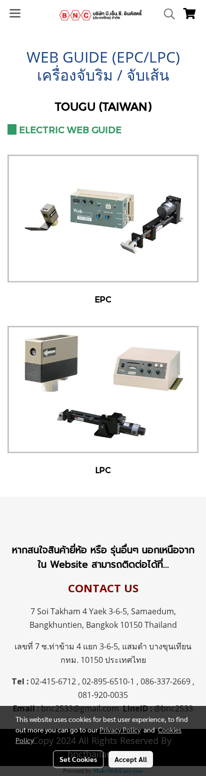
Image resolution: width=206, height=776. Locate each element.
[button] (166, 14)
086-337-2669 (165, 681)
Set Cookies (78, 758)
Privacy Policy (120, 729)
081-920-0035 (103, 694)
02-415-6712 (53, 681)
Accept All (130, 758)
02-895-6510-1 (108, 681)
